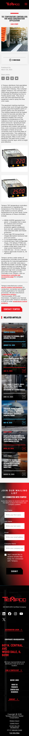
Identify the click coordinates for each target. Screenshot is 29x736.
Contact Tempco (12, 309)
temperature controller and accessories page (10, 276)
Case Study (14, 24)
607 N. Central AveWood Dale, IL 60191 (12, 650)
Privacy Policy (14, 721)
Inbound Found (17, 730)
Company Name (10, 544)
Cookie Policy (14, 723)
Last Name (8, 521)
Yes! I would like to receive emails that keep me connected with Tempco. (15, 558)
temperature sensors (8, 294)
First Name (8, 510)
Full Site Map (14, 733)
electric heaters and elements (11, 287)
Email (6, 532)
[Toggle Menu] (26, 4)
